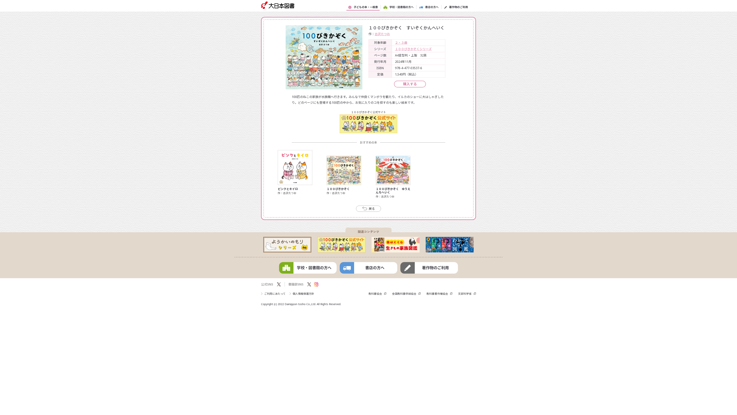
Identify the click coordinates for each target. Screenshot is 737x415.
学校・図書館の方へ (401, 7)
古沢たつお (382, 34)
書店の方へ (432, 7)
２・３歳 (401, 43)
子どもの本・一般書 (366, 7)
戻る (372, 209)
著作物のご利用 (458, 7)
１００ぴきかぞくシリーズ (413, 49)
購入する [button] (410, 84)
